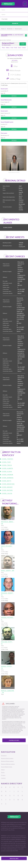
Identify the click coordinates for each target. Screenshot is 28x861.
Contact (3, 778)
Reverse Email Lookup (7, 758)
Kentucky (9, 28)
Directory (4, 755)
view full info (14, 858)
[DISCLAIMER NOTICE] (26, 35)
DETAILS (14, 96)
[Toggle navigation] (25, 4)
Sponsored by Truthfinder (5, 40)
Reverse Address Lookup (8, 764)
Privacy (3, 775)
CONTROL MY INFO (14, 740)
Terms (3, 772)
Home (3, 28)
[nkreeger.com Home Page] (8, 4)
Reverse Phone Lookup (7, 761)
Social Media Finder (6, 766)
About (3, 769)
